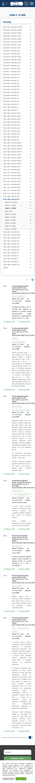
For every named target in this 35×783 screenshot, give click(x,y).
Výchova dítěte (17, 586)
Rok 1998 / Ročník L (10, 110)
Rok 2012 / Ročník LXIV (11, 68)
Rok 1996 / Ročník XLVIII (12, 116)
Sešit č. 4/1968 (10, 208)
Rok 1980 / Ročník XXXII (12, 164)
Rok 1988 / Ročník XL (11, 140)
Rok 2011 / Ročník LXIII (11, 71)
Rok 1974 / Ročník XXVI (11, 181)
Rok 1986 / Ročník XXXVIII (12, 146)
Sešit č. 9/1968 (10, 226)
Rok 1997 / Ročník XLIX (11, 113)
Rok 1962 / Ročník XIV (11, 247)
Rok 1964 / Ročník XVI (11, 241)
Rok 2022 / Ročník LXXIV (12, 39)
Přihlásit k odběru (17, 758)
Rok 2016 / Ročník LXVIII (12, 57)
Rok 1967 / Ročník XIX (11, 232)
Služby (15, 631)
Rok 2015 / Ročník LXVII (12, 60)
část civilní (9, 211)
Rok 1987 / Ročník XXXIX (12, 143)
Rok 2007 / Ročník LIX (11, 83)
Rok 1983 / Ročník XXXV (12, 155)
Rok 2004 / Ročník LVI (11, 92)
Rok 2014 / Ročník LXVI (11, 63)
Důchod (15, 338)
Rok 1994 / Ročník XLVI (11, 122)
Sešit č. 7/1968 (10, 220)
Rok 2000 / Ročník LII (11, 104)
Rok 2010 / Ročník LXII (11, 74)
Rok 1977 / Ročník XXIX (11, 172)
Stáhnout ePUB (24, 321)
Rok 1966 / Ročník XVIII (11, 235)
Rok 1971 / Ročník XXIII (11, 190)
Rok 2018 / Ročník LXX (11, 51)
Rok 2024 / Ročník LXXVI (12, 33)
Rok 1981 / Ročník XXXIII (12, 161)
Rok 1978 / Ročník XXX (11, 169)
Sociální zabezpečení (19, 296)
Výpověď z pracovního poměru (21, 410)
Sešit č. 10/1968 (10, 229)
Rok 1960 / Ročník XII (11, 253)
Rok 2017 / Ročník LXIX (11, 54)
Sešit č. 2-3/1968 (11, 202)
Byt (14, 628)
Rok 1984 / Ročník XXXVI (12, 152)
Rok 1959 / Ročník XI (10, 256)
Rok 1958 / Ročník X (10, 259)
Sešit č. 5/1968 (10, 214)
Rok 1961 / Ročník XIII (11, 250)
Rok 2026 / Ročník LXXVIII (12, 27)
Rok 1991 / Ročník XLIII (11, 131)
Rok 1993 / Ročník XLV (11, 125)
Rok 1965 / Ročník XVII (11, 238)
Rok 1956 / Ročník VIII (11, 265)
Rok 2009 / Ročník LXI (11, 77)
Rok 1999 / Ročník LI (10, 107)
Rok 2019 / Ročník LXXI (11, 48)
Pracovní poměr (17, 406)
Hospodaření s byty (23, 628)
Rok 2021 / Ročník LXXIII (12, 42)
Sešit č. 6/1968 (10, 217)
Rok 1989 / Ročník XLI (11, 137)
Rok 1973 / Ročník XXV (11, 184)
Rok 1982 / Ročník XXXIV (12, 158)
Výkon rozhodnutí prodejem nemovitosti (21, 494)
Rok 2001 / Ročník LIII (11, 101)
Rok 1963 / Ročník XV (11, 244)
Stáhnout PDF (10, 321)
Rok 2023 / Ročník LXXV (12, 36)
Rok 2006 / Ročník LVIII (11, 86)
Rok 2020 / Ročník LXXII (12, 45)
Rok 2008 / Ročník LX (11, 80)
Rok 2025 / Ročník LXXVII (12, 30)
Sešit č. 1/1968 (10, 205)
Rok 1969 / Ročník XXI (11, 196)
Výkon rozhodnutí (17, 491)
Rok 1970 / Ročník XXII (11, 193)
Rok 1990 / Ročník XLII (11, 134)
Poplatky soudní (17, 546)
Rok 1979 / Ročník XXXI (11, 167)
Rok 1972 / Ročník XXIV (11, 187)
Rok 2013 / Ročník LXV (11, 66)
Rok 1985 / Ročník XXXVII (12, 149)
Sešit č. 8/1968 (10, 223)
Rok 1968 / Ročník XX (11, 199)
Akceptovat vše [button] (21, 779)
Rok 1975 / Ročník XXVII (12, 178)
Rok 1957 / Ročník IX (10, 262)
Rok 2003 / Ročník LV (11, 95)
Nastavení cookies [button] (8, 779)
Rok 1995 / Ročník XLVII (12, 119)
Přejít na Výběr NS (16, 4)
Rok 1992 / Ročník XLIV (11, 128)
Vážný (5, 268)
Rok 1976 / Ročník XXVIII (12, 175)
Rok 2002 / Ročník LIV (11, 98)
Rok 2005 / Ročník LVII (11, 89)
